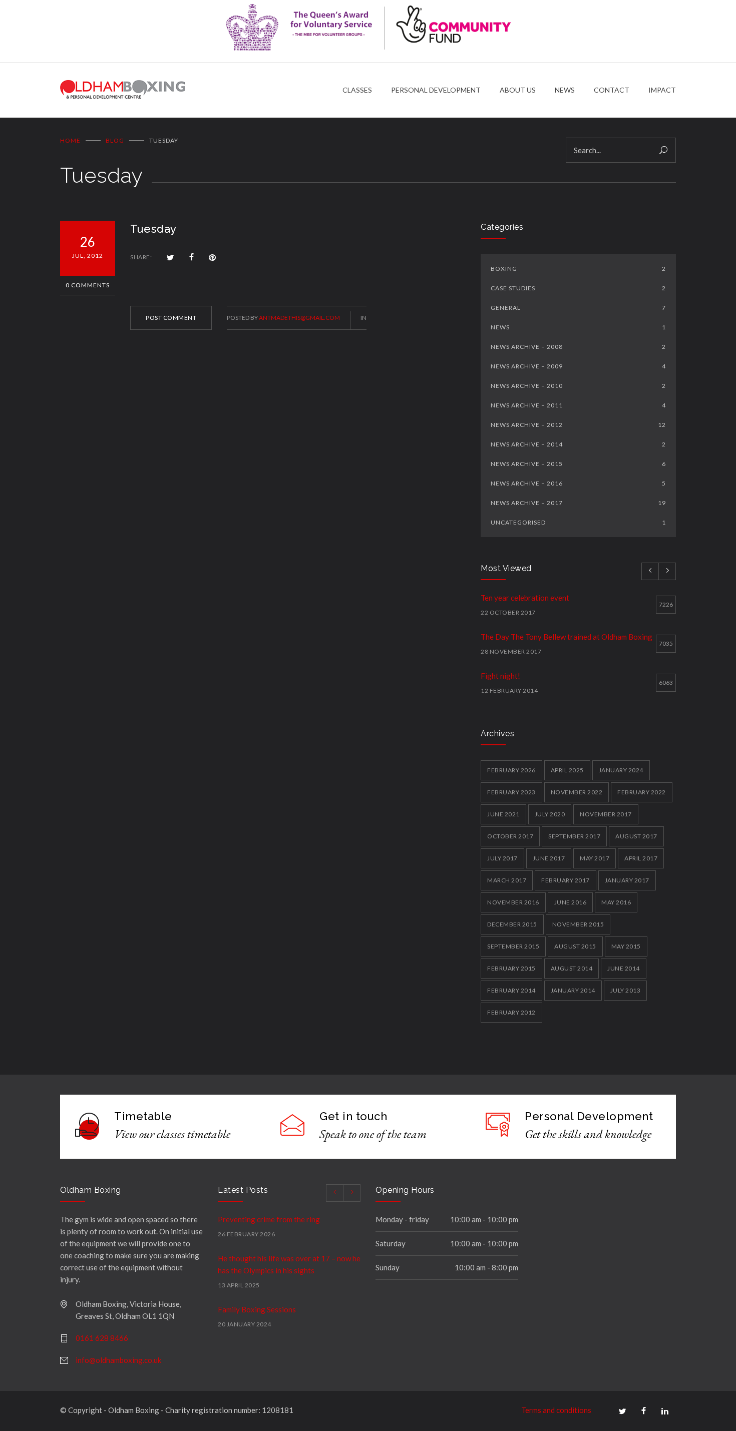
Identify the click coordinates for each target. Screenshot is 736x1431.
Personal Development (589, 1116)
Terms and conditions (556, 1409)
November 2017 (606, 814)
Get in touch (353, 1116)
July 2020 (550, 814)
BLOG (115, 140)
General (578, 307)
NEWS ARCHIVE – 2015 (578, 463)
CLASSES (357, 90)
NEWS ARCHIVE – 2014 (578, 444)
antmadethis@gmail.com (299, 317)
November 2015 (578, 924)
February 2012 (511, 1012)
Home (70, 140)
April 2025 (567, 770)
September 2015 (513, 946)
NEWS (565, 90)
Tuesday (153, 228)
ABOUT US (518, 90)
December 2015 (512, 924)
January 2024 (621, 770)
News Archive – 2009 (578, 366)
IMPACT (662, 90)
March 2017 (506, 880)
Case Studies (578, 288)
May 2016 (616, 902)
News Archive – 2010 (578, 385)
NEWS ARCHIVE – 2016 (578, 483)
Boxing (578, 268)
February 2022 (641, 792)
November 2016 (513, 902)
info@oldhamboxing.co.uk (118, 1359)
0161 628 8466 (102, 1337)
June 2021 (503, 814)
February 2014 (511, 990)
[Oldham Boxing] (201, 90)
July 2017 (502, 858)
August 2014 (572, 968)
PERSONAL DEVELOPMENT (436, 90)
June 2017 (549, 858)
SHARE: (141, 257)
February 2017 (565, 880)
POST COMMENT (171, 317)
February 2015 (511, 968)
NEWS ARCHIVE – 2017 (578, 503)
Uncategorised (578, 522)
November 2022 (577, 792)
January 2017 (627, 880)
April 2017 (640, 858)
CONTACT (611, 90)
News (578, 327)
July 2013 (625, 990)
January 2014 (573, 990)
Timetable (143, 1116)
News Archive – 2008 (578, 346)
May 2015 (626, 946)
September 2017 (574, 836)
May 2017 (594, 858)
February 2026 (511, 770)
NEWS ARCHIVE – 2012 (578, 424)
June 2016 (570, 902)
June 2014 (623, 968)
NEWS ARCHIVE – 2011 (578, 405)
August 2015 (575, 946)
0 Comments (88, 285)
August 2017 (636, 836)
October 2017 (510, 836)
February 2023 (511, 792)
